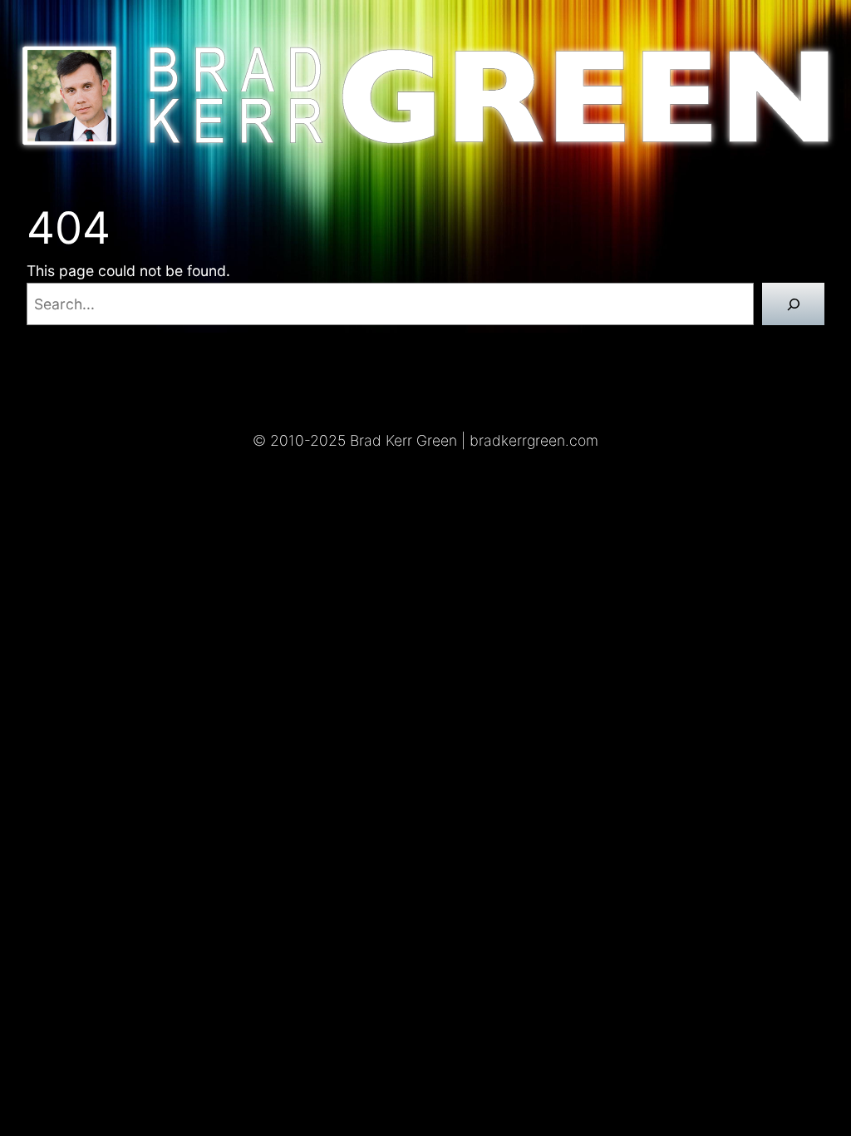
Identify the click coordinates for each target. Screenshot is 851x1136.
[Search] (793, 304)
